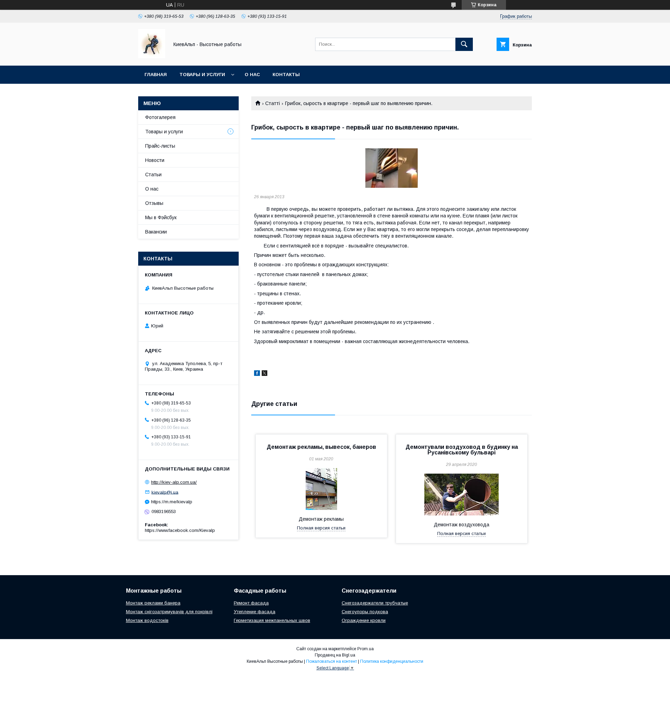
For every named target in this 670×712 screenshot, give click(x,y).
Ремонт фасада (251, 603)
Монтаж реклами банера (153, 603)
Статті (272, 103)
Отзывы (154, 203)
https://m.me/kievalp (171, 501)
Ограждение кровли (364, 620)
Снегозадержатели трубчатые (375, 603)
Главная (155, 74)
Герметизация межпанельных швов (272, 620)
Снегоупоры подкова (365, 611)
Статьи (153, 174)
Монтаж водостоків (147, 620)
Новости (154, 160)
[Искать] (464, 44)
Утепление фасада (254, 611)
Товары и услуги (202, 74)
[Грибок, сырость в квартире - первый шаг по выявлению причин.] (391, 168)
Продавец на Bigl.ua (335, 655)
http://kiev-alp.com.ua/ (174, 482)
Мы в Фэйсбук (161, 217)
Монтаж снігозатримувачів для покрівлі (169, 611)
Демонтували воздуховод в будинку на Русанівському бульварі (461, 449)
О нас (252, 74)
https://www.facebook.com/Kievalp (180, 530)
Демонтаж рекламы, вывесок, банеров (321, 447)
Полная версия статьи (321, 528)
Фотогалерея (160, 117)
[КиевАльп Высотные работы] (151, 56)
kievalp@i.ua (164, 492)
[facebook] (257, 374)
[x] (264, 374)
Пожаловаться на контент (331, 661)
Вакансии (156, 232)
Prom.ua (365, 648)
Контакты (286, 74)
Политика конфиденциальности (391, 661)
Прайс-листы (160, 146)
